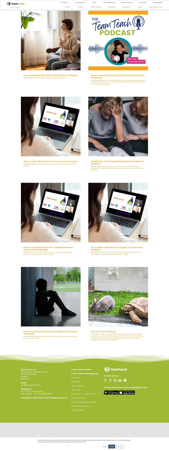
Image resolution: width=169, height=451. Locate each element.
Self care (112, 43)
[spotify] (125, 380)
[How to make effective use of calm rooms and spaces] (51, 126)
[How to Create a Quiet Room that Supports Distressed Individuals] (51, 296)
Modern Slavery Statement (80, 406)
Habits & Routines (118, 297)
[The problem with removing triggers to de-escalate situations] (118, 212)
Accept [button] (112, 446)
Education (123, 41)
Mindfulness (97, 43)
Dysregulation (57, 43)
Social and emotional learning (129, 43)
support (64, 43)
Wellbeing (123, 45)
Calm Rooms (38, 43)
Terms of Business (77, 386)
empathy (135, 128)
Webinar (64, 129)
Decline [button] (120, 446)
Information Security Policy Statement (84, 402)
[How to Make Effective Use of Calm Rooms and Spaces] (51, 40)
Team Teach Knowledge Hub (84, 373)
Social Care (94, 84)
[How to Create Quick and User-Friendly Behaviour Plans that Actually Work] (51, 212)
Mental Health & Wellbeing (135, 41)
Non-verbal (105, 43)
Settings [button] (105, 446)
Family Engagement (103, 168)
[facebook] (105, 380)
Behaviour (107, 41)
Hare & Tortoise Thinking (103, 331)
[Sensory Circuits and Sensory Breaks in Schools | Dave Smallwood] (118, 40)
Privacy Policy (75, 378)
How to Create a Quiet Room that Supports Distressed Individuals (50, 332)
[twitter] (110, 380)
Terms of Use (75, 390)
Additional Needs (98, 41)
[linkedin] (120, 380)
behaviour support (40, 129)
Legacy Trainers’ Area (78, 398)
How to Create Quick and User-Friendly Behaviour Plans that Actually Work (48, 248)
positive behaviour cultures (119, 299)
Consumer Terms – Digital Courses (83, 394)
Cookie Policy (75, 382)
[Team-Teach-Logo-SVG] (15, 3)
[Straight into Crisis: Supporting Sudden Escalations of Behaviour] (118, 126)
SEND (117, 43)
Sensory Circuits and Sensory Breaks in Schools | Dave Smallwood (118, 76)
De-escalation (47, 43)
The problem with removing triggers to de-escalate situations (117, 248)
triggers (116, 45)
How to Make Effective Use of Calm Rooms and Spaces (50, 75)
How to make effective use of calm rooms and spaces (50, 161)
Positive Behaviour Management (101, 254)
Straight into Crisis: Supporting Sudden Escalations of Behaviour (117, 162)
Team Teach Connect (81, 369)
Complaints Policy (77, 410)
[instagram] (115, 380)
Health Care (128, 297)
